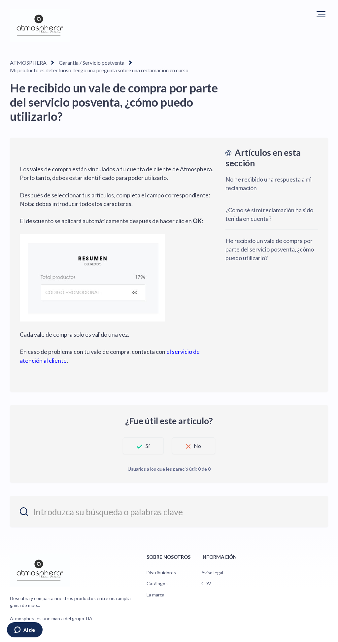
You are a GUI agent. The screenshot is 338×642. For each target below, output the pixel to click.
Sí (148, 446)
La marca (155, 594)
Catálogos (157, 583)
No (197, 446)
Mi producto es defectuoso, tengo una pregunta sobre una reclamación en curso (99, 70)
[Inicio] (40, 25)
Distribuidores (161, 572)
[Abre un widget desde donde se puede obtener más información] (25, 630)
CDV (206, 583)
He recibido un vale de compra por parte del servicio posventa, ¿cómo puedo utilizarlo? (269, 249)
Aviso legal (212, 572)
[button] (321, 14)
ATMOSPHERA (28, 62)
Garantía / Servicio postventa (91, 62)
